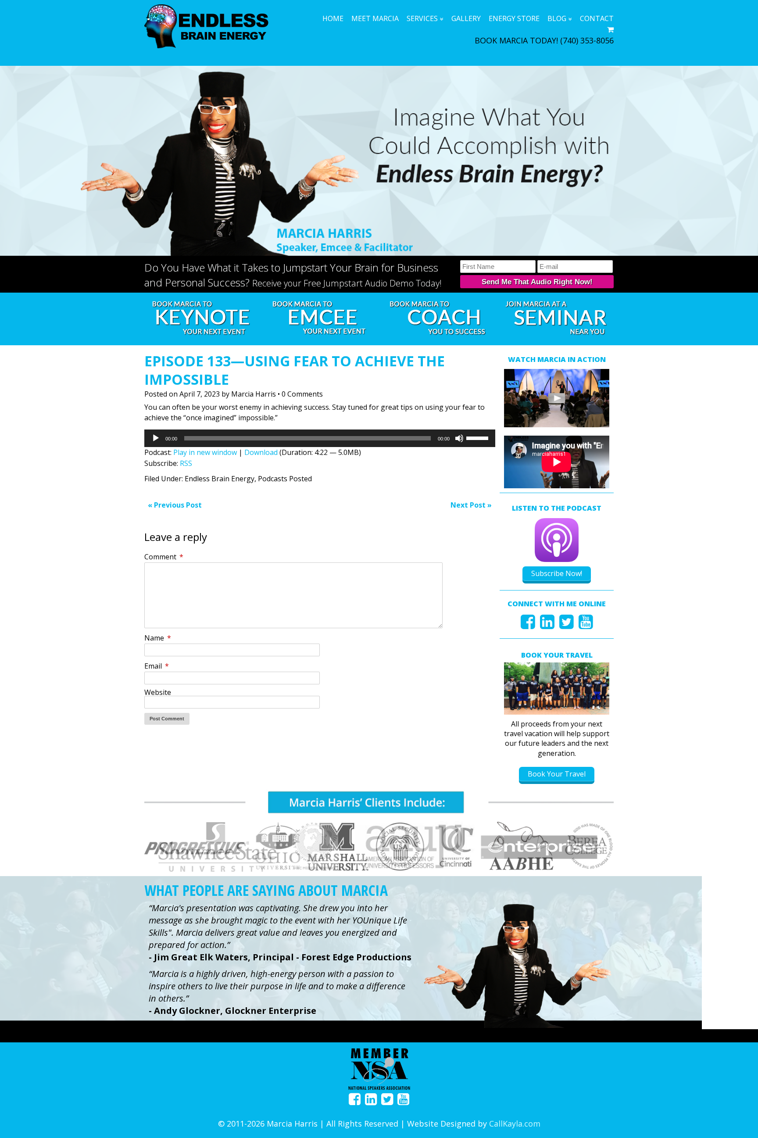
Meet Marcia (375, 18)
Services (422, 18)
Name (157, 638)
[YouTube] (586, 625)
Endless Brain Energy (219, 478)
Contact (597, 18)
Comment (163, 557)
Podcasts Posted (285, 478)
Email (156, 666)
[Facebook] (528, 625)
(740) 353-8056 (587, 40)
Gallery (466, 18)
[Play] (155, 438)
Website (157, 692)
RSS (186, 463)
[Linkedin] (547, 625)
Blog (556, 18)
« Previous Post (175, 505)
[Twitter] (566, 625)
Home (332, 18)
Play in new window (205, 452)
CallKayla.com (514, 1123)
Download (261, 452)
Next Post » (471, 505)
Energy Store (514, 18)
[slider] (478, 437)
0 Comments (302, 394)
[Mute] (459, 438)
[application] (319, 438)
